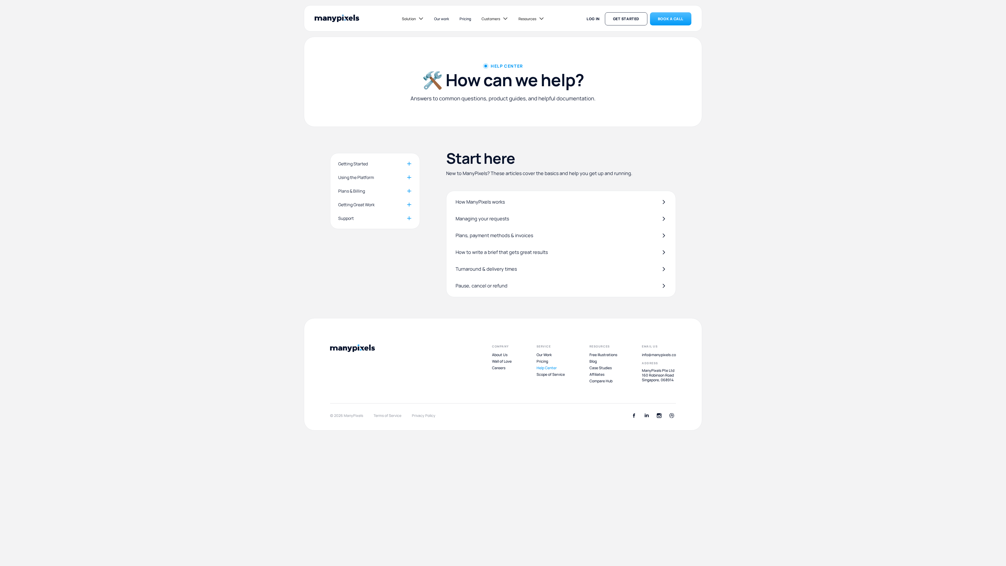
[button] (413, 18)
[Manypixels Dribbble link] (672, 415)
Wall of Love (502, 361)
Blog (593, 361)
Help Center (547, 368)
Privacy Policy (423, 415)
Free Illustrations (603, 354)
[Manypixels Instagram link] (659, 415)
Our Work (544, 354)
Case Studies (600, 368)
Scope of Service (551, 374)
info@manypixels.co (659, 354)
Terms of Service (387, 415)
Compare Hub (601, 381)
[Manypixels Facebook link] (634, 415)
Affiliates (596, 374)
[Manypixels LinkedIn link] (646, 415)
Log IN (593, 18)
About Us (499, 354)
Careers (498, 368)
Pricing (465, 18)
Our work (441, 18)
